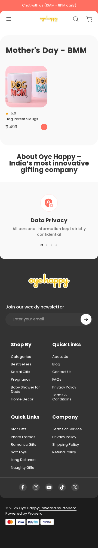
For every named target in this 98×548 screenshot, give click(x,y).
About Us (60, 357)
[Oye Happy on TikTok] (62, 487)
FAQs (56, 379)
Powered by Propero (57, 508)
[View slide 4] (56, 245)
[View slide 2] (46, 245)
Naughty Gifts (22, 468)
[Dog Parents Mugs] (26, 86)
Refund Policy (64, 452)
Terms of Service (67, 429)
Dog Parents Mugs (21, 119)
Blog (56, 364)
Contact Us (62, 372)
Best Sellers (21, 364)
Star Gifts (18, 429)
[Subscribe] (86, 319)
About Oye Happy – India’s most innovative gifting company (49, 163)
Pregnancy (20, 379)
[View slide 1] (41, 245)
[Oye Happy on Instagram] (36, 487)
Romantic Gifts (23, 444)
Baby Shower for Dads (25, 389)
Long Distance (23, 460)
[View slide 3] (51, 245)
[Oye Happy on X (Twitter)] (75, 487)
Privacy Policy (64, 387)
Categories (21, 357)
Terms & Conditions (61, 397)
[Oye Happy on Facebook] (23, 487)
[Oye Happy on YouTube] (49, 487)
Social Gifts (20, 372)
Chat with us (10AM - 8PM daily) (49, 5)
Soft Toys (19, 452)
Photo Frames (23, 437)
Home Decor (22, 399)
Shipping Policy (65, 444)
